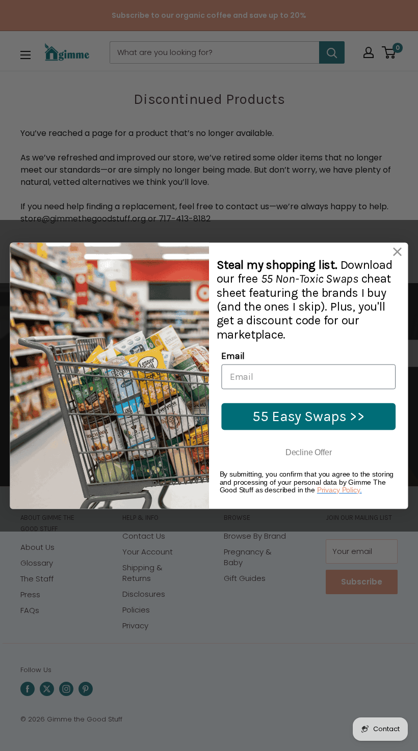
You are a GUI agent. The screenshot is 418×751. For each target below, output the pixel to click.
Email (233, 355)
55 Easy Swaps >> (308, 416)
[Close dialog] (397, 251)
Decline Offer (308, 452)
